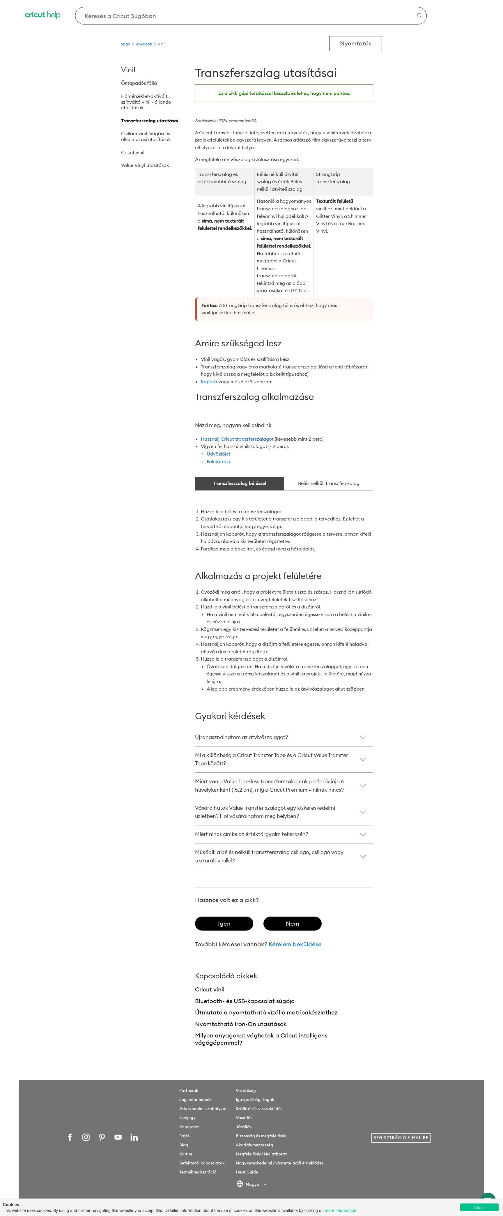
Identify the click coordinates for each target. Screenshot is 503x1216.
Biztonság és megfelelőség (261, 1136)
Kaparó (209, 381)
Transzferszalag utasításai (149, 120)
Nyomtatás (355, 43)
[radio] (224, 924)
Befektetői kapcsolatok (202, 1163)
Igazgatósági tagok (255, 1099)
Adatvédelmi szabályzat (203, 1108)
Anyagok (144, 44)
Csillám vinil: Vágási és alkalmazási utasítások (146, 136)
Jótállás (244, 1126)
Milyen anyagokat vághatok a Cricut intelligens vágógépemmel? (261, 1039)
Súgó (125, 44)
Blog (183, 1145)
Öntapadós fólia (139, 83)
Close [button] (479, 1207)
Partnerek (188, 1090)
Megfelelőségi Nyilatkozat (261, 1154)
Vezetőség (246, 1090)
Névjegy (187, 1117)
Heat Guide (247, 1172)
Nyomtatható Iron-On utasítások (241, 1024)
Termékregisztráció (197, 1172)
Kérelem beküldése (295, 944)
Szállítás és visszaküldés (259, 1108)
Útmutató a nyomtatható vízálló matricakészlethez (266, 1012)
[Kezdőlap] (43, 15)
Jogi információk (195, 1099)
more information (340, 1210)
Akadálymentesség (254, 1145)
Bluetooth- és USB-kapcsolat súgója (245, 1001)
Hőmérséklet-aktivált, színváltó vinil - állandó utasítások (146, 101)
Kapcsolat (189, 1126)
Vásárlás (244, 1117)
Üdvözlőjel (218, 454)
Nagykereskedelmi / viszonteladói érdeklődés (279, 1163)
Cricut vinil (132, 152)
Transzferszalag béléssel (239, 483)
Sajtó (184, 1136)
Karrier (185, 1154)
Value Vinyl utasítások (145, 165)
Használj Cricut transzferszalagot (237, 439)
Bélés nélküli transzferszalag (328, 483)
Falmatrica (218, 461)
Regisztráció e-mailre (400, 1137)
